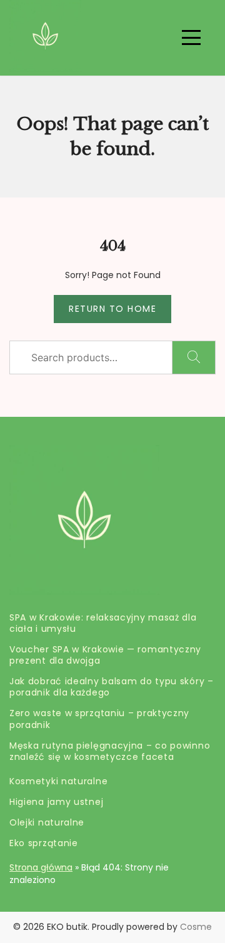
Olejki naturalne (46, 822)
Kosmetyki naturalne (58, 781)
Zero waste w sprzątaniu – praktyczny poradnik (99, 719)
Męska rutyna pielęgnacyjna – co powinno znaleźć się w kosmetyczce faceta (109, 751)
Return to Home (112, 308)
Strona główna (40, 867)
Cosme (196, 927)
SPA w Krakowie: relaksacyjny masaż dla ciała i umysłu (103, 623)
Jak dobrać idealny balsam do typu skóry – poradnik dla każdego (111, 687)
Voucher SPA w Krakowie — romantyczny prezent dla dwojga (105, 655)
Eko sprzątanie (43, 843)
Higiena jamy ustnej (56, 802)
